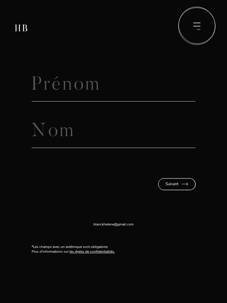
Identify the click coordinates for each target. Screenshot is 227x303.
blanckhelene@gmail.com (113, 224)
